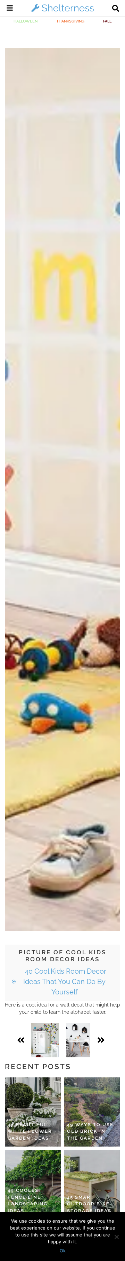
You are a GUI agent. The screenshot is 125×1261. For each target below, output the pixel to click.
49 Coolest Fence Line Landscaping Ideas (28, 1200)
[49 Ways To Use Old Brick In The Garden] (92, 1112)
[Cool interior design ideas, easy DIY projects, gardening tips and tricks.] (62, 12)
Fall (107, 21)
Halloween (26, 21)
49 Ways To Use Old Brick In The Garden (90, 1131)
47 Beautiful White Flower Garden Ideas (30, 1131)
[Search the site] (115, 9)
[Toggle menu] (9, 9)
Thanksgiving (70, 21)
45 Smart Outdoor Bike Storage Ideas (89, 1204)
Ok (63, 1250)
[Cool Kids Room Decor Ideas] (45, 1040)
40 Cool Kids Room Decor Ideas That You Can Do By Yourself (64, 981)
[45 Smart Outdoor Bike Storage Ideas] (92, 1184)
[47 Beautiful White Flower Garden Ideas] (33, 1112)
